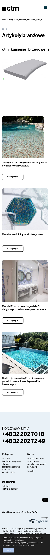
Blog (11, 20)
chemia (5, 464)
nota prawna (33, 461)
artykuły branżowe (35, 458)
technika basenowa (11, 467)
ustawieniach (29, 545)
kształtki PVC (8, 472)
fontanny (6, 469)
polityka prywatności (36, 464)
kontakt (30, 471)
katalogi (5, 486)
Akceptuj (8, 550)
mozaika (6, 458)
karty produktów (10, 489)
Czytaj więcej (12, 177)
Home (4, 20)
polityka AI (32, 467)
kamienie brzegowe (11, 461)
